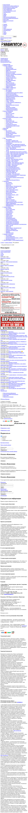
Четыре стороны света (11, 77)
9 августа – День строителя (12, 160)
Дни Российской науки (11, 219)
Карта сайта (6, 19)
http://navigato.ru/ (17, 730)
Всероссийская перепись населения (14, 202)
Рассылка (4, 436)
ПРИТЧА (8, 70)
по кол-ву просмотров (6, 250)
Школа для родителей (11, 71)
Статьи (15, 7)
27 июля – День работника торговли (14, 159)
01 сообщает (9, 91)
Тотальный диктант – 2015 (12, 194)
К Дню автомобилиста (11, 176)
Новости (17, 5)
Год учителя (9, 196)
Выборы (8, 106)
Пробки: (2, 51)
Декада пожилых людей (11, 187)
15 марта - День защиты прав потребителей (16, 145)
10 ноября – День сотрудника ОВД (14, 164)
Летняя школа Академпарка (12, 223)
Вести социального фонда (12, 95)
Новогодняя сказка (10, 191)
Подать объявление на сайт (9, 10)
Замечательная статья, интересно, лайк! (18, 335)
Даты (4, 138)
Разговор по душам (10, 73)
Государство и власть (8, 89)
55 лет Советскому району (12, 189)
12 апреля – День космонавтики (13, 146)
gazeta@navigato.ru (8, 418)
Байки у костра (9, 225)
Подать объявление (7, 8)
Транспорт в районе (10, 107)
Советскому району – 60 (11, 171)
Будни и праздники (10, 209)
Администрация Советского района (14, 92)
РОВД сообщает (9, 100)
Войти (4, 21)
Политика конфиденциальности (10, 18)
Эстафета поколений (11, 80)
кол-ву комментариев (5, 251)
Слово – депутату (10, 101)
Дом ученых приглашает (11, 122)
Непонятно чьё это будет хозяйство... (17, 383)
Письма (5, 129)
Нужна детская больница (6, 272)
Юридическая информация (9, 17)
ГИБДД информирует (11, 203)
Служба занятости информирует (13, 102)
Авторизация (4, 495)
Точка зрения (9, 213)
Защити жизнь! (9, 215)
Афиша (5, 14)
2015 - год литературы (11, 200)
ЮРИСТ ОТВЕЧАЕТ (11, 87)
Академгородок (7, 12)
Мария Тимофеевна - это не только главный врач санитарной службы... (13, 333)
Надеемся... (11, 331)
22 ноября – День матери (11, 165)
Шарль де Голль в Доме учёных (8, 287)
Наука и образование (8, 111)
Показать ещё (4, 390)
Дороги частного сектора (6, 280)
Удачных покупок (10, 82)
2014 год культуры (10, 199)
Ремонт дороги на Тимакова (7, 265)
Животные (5, 128)
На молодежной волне (11, 69)
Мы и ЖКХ (8, 81)
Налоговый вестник (10, 98)
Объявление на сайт (5, 430)
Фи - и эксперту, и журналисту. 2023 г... (18, 368)
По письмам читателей (11, 133)
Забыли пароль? (4, 490)
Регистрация (3, 489)
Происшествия (6, 64)
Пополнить (3, 482)
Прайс (4, 15)
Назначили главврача (5, 258)
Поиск (4, 4)
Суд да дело (8, 103)
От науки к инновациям (11, 220)
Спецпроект (6, 181)
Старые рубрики (7, 207)
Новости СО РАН (10, 113)
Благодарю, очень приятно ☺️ (16, 351)
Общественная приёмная (12, 109)
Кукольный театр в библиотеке (8, 283)
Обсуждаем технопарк (11, 192)
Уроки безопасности (10, 85)
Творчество (8, 127)
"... (9, 350)
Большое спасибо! (13, 362)
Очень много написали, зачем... (16, 377)
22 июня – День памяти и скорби (13, 155)
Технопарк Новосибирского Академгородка (16, 224)
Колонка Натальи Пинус (11, 108)
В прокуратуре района (11, 93)
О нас (4, 13)
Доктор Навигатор (10, 136)
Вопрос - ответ (9, 134)
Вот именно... (12, 387)
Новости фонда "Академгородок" (14, 186)
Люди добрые (9, 210)
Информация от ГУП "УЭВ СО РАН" (14, 204)
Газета (13, 8)
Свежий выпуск (4, 58)
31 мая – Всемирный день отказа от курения (16, 151)
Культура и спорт (7, 118)
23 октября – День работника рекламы (15, 162)
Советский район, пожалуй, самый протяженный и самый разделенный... (13, 347)
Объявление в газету (5, 428)
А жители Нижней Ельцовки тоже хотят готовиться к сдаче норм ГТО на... (14, 337)
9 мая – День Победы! (11, 148)
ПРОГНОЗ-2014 (10, 205)
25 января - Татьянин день (12, 140)
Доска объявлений (7, 9)
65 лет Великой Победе (11, 166)
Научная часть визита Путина (7, 276)
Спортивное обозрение (11, 124)
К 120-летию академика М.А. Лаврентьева (16, 175)
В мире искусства (10, 120)
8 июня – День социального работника (15, 154)
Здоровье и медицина (8, 234)
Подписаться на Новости (9, 5)
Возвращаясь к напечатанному (13, 135)
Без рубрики (9, 66)
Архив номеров (4, 59)
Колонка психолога (10, 239)
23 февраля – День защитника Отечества (15, 144)
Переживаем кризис (10, 218)
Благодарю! (11, 356)
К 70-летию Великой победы (12, 167)
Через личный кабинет (6, 445)
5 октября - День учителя (12, 161)
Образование (9, 216)
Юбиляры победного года (12, 170)
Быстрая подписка (5, 442)
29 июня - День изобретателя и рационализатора (13, 157)
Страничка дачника (10, 76)
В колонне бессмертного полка (13, 168)
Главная (8, 4)
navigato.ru (24, 625)
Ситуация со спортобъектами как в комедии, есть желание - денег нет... (13, 381)
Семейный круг (9, 212)
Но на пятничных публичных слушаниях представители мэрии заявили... (11, 385)
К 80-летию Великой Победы (13, 180)
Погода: (2, 49)
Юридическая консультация (12, 105)
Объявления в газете (7, 440)
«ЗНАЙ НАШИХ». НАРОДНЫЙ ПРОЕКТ (13, 240)
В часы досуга (9, 123)
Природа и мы (9, 86)
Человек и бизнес (10, 75)
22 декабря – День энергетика (13, 173)
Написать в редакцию (8, 20)
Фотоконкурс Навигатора (12, 230)
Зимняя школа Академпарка (12, 221)
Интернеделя (9, 193)
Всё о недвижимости (11, 84)
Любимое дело (9, 79)
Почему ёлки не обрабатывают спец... (17, 355)
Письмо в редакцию (10, 132)
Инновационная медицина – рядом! (14, 117)
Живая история (9, 68)
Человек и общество (8, 65)
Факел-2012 (8, 198)
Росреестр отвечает (10, 97)
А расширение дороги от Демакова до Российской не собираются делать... (13, 342)
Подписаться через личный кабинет (9, 451)
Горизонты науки (10, 116)
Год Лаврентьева (10, 197)
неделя (2, 254)
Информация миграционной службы (14, 96)
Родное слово (9, 114)
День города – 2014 (10, 188)
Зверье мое (8, 184)
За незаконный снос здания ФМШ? (17, 349)
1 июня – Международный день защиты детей (16, 152)
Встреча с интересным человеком (14, 74)
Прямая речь (9, 214)
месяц (2, 255)
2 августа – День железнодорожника (9, 261)
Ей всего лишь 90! (5, 269)
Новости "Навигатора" (11, 229)
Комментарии (4, 330)
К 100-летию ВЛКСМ (11, 172)
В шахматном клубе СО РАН (12, 125)
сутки (2, 253)
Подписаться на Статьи (8, 7)
